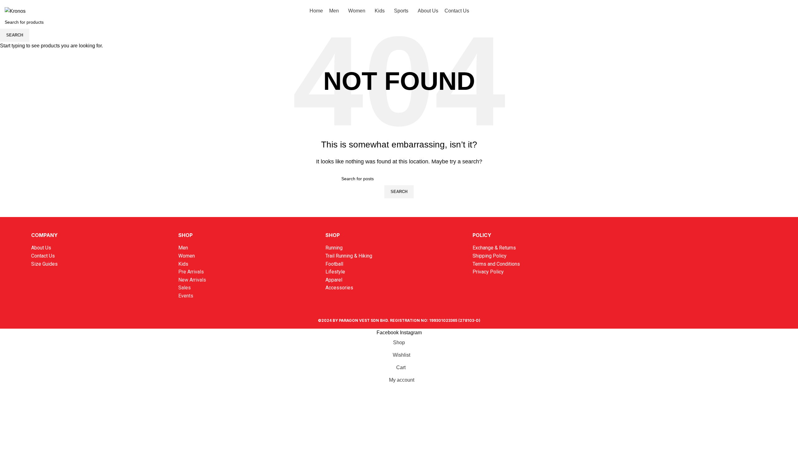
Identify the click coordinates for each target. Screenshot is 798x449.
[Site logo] (15, 10)
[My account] (766, 11)
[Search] (755, 11)
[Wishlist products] (778, 11)
